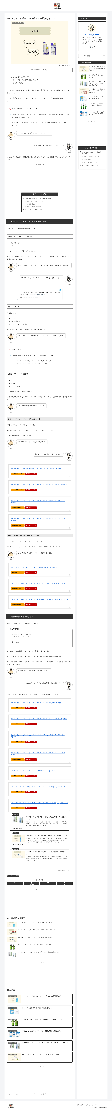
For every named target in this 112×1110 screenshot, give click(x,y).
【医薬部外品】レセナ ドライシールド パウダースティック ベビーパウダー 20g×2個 (39, 485)
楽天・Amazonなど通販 (34, 206)
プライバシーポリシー (100, 1105)
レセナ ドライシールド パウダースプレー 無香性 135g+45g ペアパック (34, 567)
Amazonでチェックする (18, 473)
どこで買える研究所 (92, 35)
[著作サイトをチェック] (91, 47)
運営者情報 (81, 1105)
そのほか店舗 (31, 204)
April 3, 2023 (34, 297)
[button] (104, 56)
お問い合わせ (89, 1105)
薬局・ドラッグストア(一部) (35, 201)
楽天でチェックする (31, 473)
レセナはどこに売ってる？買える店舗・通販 (38, 198)
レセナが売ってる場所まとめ (33, 209)
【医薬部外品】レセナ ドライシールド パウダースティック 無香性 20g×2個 (36, 468)
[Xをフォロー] (93, 47)
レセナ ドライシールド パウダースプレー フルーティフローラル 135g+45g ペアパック (39, 599)
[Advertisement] (40, 177)
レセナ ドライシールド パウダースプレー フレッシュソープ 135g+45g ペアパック (38, 583)
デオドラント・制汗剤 (14, 875)
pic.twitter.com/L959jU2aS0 (37, 294)
